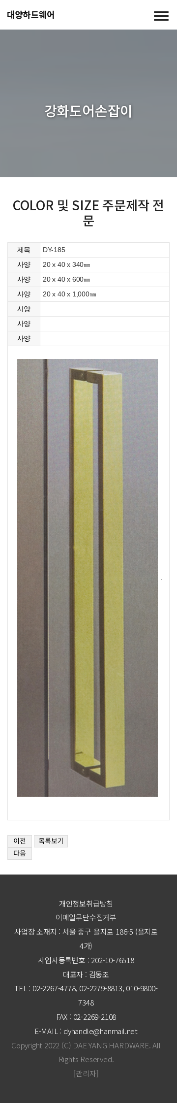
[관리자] (85, 1073)
